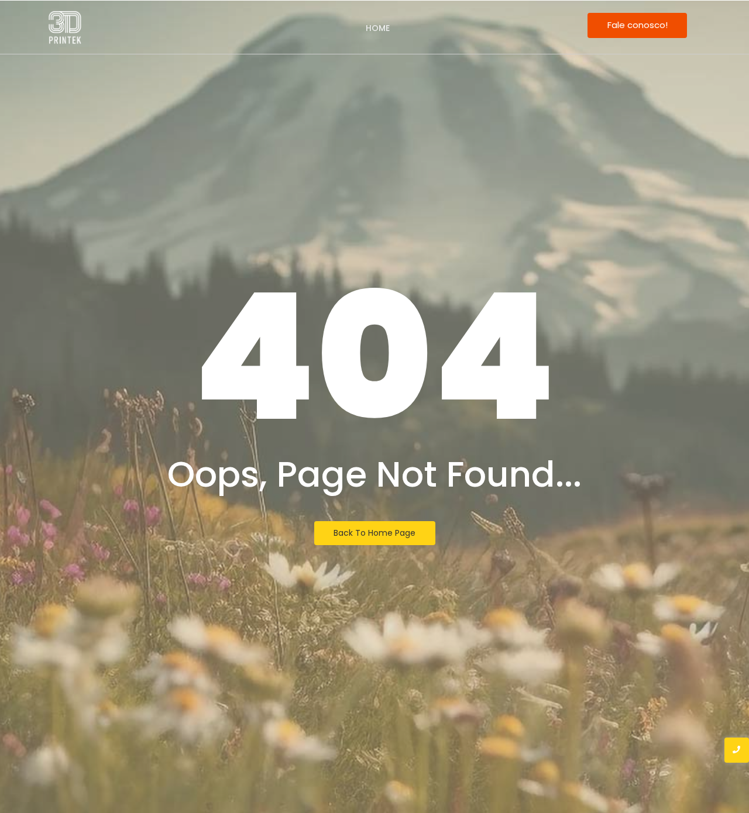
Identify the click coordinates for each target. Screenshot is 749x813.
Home (378, 28)
